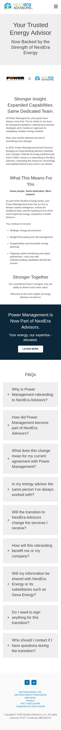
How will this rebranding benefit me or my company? (32, 550)
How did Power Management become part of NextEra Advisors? (30, 425)
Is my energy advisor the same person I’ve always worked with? (32, 489)
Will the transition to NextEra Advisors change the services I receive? (30, 520)
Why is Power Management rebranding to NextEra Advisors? (32, 394)
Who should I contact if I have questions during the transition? (32, 645)
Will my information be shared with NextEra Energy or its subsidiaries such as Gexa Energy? (30, 584)
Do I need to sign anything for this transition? (26, 617)
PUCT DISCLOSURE (30, 703)
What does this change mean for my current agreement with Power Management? (31, 458)
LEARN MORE (31, 349)
